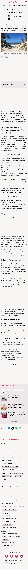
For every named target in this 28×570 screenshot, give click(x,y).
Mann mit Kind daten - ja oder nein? (9, 521)
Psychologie (4, 513)
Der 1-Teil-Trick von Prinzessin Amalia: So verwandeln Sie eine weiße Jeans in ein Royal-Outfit (17, 414)
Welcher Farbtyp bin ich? (7, 490)
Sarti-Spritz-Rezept (18, 476)
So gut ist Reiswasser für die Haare (9, 447)
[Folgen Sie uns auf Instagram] (11, 556)
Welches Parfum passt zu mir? (8, 453)
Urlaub (3, 390)
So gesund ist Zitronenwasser (8, 469)
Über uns (10, 560)
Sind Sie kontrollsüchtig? (7, 524)
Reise (24, 390)
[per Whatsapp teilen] (16, 428)
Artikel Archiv (14, 563)
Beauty (3, 444)
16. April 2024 (16, 18)
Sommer (9, 390)
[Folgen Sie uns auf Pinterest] (16, 556)
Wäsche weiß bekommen (19, 506)
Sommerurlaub (17, 390)
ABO (14, 560)
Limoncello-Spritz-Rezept (7, 476)
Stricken (3, 531)
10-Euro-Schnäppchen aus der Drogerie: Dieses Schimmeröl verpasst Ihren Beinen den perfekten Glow (17, 406)
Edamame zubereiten (6, 482)
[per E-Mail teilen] (20, 428)
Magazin (5, 560)
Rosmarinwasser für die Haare (8, 503)
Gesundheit (4, 457)
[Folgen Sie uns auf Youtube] (21, 556)
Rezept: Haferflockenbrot (18, 473)
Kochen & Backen (6, 473)
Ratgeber (4, 392)
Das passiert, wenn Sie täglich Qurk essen (10, 466)
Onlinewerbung (20, 562)
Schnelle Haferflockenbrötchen (8, 479)
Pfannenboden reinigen (13, 500)
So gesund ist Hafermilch (7, 460)
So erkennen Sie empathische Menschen (10, 527)
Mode (2, 487)
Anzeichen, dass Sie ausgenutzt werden (10, 515)
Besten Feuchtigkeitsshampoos (8, 450)
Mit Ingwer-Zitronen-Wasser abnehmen (10, 463)
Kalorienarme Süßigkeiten (15, 457)
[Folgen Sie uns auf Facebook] (6, 556)
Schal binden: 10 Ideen (6, 496)
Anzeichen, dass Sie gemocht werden (9, 518)
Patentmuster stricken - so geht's (8, 542)
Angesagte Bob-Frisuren (12, 444)
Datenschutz (7, 562)
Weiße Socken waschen (6, 506)
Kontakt (17, 560)
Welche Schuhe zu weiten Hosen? (13, 486)
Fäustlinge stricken (5, 539)
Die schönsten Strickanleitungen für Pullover (11, 533)
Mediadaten (13, 562)
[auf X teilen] (12, 428)
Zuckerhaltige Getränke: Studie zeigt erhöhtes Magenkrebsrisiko (17, 396)
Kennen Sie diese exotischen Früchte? (9, 509)
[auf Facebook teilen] (9, 428)
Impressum (21, 560)
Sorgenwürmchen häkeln (7, 545)
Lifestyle (3, 500)
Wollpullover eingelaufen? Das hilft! (9, 493)
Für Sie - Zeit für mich (14, 2)
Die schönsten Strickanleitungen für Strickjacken (11, 536)
